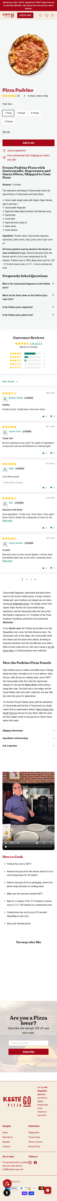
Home (5, 1132)
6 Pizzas (35, 113)
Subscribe (28, 1051)
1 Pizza (8, 113)
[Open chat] (47, 1190)
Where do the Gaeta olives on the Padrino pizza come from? (24, 297)
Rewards (6, 1142)
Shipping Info (33, 1132)
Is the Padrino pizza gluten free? (17, 315)
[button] (9, 95)
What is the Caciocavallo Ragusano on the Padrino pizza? (26, 285)
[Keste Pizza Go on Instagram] (30, 1162)
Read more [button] (7, 520)
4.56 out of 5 (36, 343)
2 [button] (27, 579)
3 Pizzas (21, 113)
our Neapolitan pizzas (19, 603)
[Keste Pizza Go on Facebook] (35, 1162)
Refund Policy (34, 1146)
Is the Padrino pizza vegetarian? (17, 307)
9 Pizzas (9, 121)
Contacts (6, 1146)
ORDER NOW (25, 15)
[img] (9, 393)
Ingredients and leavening (15, 738)
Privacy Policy (34, 1137)
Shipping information (12, 730)
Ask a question (9, 745)
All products (7, 1137)
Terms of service (35, 1142)
